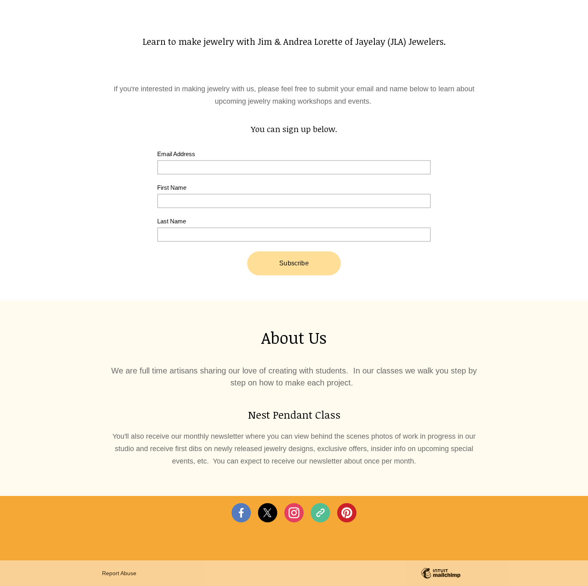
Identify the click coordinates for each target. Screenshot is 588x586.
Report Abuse (119, 573)
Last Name (171, 221)
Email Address (176, 154)
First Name (171, 187)
